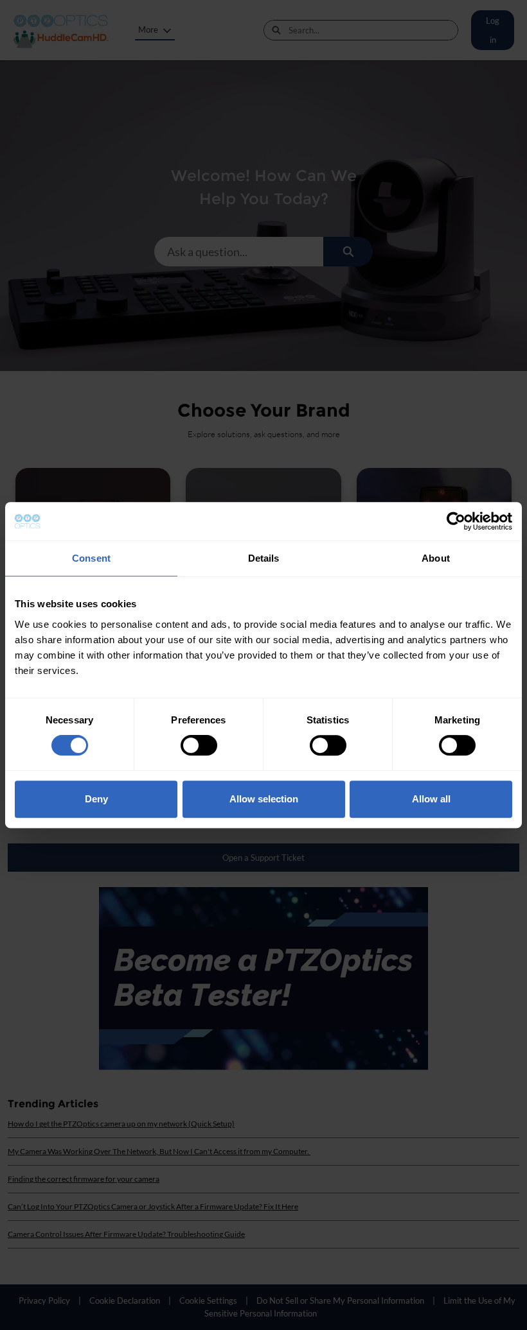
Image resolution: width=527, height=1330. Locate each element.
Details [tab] (264, 558)
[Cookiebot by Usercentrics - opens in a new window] (456, 521)
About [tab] (436, 558)
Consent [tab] (91, 558)
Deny (96, 798)
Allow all (431, 798)
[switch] (199, 745)
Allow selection (263, 798)
